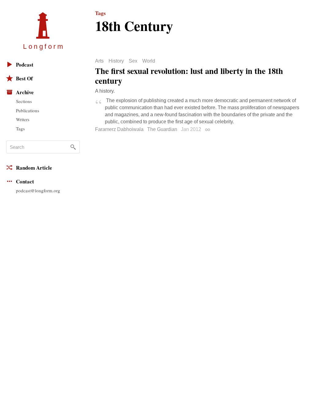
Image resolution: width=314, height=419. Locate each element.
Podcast (24, 64)
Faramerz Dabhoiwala (119, 129)
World (148, 61)
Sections (24, 101)
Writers (22, 119)
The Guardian (162, 129)
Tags (20, 128)
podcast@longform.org (38, 190)
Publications (27, 110)
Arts (99, 61)
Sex (133, 61)
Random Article (34, 167)
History (116, 61)
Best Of (24, 78)
